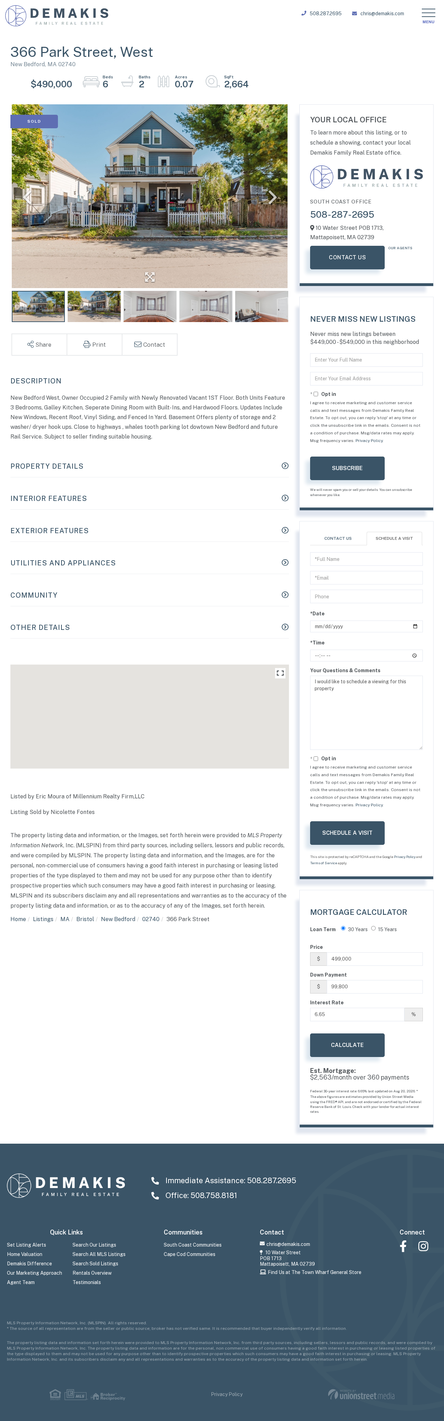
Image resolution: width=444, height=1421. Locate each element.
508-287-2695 (342, 214)
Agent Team (21, 1282)
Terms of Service (323, 863)
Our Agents (400, 248)
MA (64, 919)
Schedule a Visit (394, 538)
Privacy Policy (369, 440)
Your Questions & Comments (345, 670)
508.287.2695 (326, 13)
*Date (317, 613)
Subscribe (347, 468)
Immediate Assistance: (230, 1180)
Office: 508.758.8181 (200, 1195)
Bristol (85, 919)
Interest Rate (327, 1002)
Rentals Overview (92, 1273)
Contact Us (347, 257)
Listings (43, 919)
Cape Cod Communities (189, 1254)
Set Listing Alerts (26, 1245)
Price (316, 947)
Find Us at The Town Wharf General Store (314, 1272)
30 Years (358, 929)
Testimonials (86, 1282)
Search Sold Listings (95, 1263)
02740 (151, 919)
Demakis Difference (29, 1263)
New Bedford (118, 919)
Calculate (347, 1045)
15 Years (387, 929)
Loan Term (323, 929)
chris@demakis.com (382, 13)
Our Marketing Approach (34, 1273)
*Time (317, 642)
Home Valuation (24, 1254)
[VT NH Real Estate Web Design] (361, 1394)
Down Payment (328, 975)
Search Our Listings (94, 1245)
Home (18, 919)
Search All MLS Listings (99, 1254)
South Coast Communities (193, 1245)
